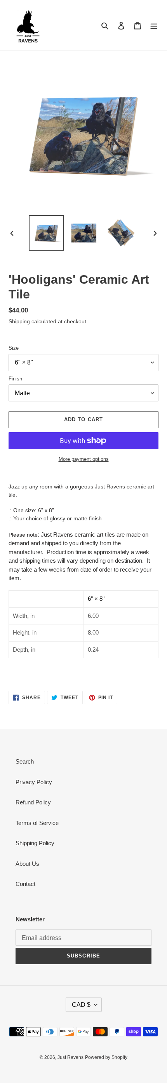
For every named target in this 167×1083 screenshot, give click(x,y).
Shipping (19, 321)
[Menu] (154, 25)
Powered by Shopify (106, 1057)
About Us (27, 863)
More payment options (84, 459)
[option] (46, 233)
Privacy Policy (34, 782)
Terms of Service (37, 823)
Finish (15, 379)
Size (14, 348)
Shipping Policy (35, 843)
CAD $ (81, 1004)
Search (25, 761)
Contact (25, 884)
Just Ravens (70, 1057)
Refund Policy (33, 802)
